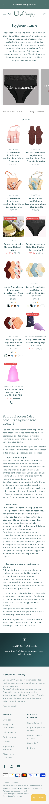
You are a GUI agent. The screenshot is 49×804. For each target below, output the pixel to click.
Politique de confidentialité (14, 786)
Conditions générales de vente (16, 793)
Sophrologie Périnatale (8, 748)
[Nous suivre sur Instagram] (11, 766)
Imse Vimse (13, 149)
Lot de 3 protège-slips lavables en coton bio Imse (13, 342)
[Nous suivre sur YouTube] (18, 766)
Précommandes (10, 732)
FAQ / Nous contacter (8, 755)
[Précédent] (3, 4)
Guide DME (32, 743)
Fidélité (6, 741)
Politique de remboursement (15, 791)
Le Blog (31, 748)
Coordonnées (34, 786)
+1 (43, 306)
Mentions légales (10, 788)
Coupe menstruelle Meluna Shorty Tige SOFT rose (36, 342)
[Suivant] (45, 4)
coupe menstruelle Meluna (13, 241)
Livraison (7, 720)
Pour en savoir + (11, 706)
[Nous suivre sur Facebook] (4, 766)
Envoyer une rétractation (9, 726)
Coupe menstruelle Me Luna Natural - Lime (13, 247)
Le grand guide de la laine (36, 729)
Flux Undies (35, 241)
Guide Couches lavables (34, 737)
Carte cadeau (9, 737)
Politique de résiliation (29, 788)
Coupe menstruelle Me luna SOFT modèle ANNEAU (13, 392)
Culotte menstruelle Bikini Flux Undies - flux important (36, 247)
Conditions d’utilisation (12, 796)
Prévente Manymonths (24, 4)
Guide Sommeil (34, 723)
